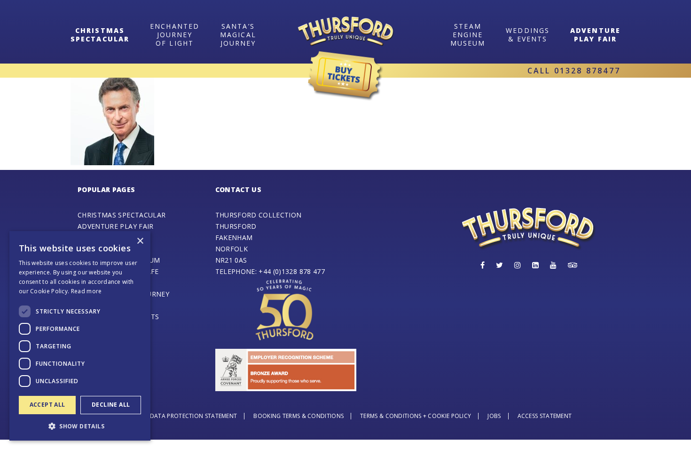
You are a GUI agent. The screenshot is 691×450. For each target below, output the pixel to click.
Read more (86, 291)
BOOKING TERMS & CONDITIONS (298, 416)
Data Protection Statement (193, 416)
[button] (80, 425)
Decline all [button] (111, 405)
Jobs (494, 416)
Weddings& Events (528, 34)
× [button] (139, 241)
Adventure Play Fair (595, 34)
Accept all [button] (47, 405)
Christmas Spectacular (121, 214)
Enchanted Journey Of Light (174, 34)
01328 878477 (587, 70)
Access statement (545, 416)
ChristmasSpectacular (100, 34)
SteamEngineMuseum (468, 34)
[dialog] (79, 336)
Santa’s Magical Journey (238, 34)
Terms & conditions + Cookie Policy (415, 416)
